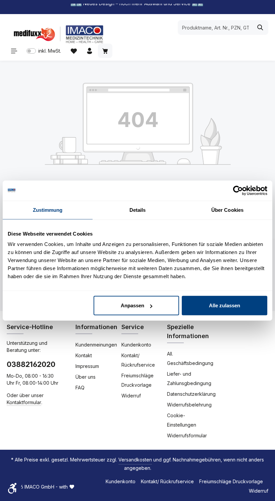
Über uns (85, 377)
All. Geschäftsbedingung (190, 358)
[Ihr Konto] (89, 51)
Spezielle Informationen (188, 331)
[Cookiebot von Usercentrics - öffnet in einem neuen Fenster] (238, 190)
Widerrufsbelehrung (189, 405)
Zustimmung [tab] (48, 209)
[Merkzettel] (73, 51)
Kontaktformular (24, 402)
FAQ (80, 387)
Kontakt (83, 355)
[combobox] (215, 27)
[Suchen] (260, 27)
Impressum (87, 366)
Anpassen (132, 305)
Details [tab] (137, 209)
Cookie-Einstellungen (181, 420)
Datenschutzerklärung (191, 394)
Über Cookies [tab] (227, 209)
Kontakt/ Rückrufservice (138, 360)
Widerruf (131, 395)
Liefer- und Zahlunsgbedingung (189, 378)
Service (132, 326)
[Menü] (14, 51)
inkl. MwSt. (43, 51)
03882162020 (31, 364)
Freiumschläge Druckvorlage (137, 380)
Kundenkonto (136, 345)
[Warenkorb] (105, 51)
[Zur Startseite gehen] (57, 34)
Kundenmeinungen (96, 345)
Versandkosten (135, 459)
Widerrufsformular (187, 435)
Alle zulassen (224, 305)
